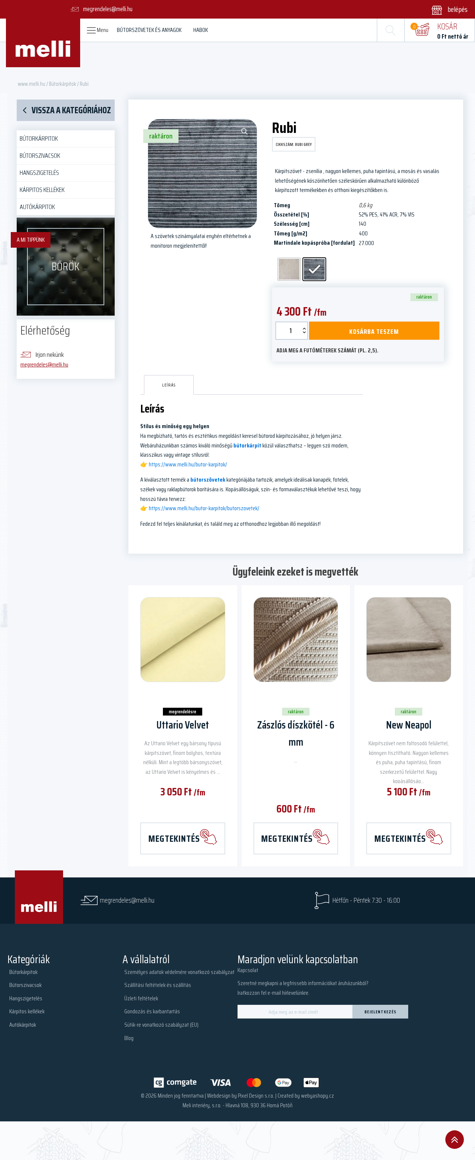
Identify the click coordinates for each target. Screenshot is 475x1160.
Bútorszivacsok (40, 155)
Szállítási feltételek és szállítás (157, 985)
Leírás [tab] (169, 384)
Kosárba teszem (374, 331)
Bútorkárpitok (62, 83)
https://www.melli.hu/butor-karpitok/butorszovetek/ (204, 508)
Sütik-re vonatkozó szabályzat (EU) (161, 1024)
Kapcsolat (248, 970)
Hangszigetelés (39, 172)
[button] (445, 9)
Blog (129, 1038)
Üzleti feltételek (141, 998)
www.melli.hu (31, 83)
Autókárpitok (37, 207)
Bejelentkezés (380, 1011)
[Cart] (422, 30)
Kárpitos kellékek (42, 190)
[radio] (289, 269)
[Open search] (391, 30)
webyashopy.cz (317, 1095)
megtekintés (174, 838)
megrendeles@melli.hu (44, 364)
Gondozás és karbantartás (152, 1011)
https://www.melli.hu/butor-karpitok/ (188, 464)
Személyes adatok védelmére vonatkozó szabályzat (179, 972)
